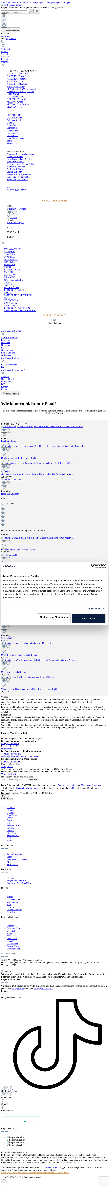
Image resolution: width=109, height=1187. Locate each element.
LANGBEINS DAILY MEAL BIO (20, 310)
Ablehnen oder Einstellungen (54, 617)
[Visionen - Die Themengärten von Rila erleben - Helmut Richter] (27, 677)
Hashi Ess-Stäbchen (10, 494)
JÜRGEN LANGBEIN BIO (17, 308)
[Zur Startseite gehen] (11, 5)
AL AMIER (9, 252)
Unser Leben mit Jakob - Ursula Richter (19, 655)
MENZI (7, 298)
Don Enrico (12, 815)
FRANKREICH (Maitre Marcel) (21, 89)
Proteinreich (12, 135)
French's (10, 817)
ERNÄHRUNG (14, 115)
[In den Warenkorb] (4, 434)
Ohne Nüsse (12, 130)
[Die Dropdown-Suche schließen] (37, 11)
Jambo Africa (13, 825)
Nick (9, 838)
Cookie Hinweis (14, 946)
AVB (9, 936)
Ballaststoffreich (14, 120)
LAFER (7, 292)
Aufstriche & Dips (15, 156)
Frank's (10, 820)
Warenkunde (12, 902)
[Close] (2, 1185)
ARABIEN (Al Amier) (17, 84)
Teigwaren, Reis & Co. (17, 179)
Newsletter (11, 912)
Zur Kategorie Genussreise (13, 358)
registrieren (11, 38)
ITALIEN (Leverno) (16, 96)
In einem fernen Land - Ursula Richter (18, 549)
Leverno (10, 828)
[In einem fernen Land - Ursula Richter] (38, 538)
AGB (72, 788)
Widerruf (11, 931)
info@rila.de (6, 748)
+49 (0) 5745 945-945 (11, 761)
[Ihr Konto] (4, 25)
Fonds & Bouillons (15, 161)
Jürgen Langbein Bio (16, 880)
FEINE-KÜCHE (11, 287)
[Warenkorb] (3, 46)
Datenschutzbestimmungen (28, 788)
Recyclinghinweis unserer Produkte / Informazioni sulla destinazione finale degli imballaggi (36, 1173)
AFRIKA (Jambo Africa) (18, 73)
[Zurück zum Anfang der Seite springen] (4, 1181)
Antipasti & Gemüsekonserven (20, 154)
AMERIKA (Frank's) (16, 76)
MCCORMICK (11, 300)
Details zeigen (93, 608)
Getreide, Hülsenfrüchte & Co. (20, 164)
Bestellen (33, 779)
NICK (7, 282)
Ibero (9, 823)
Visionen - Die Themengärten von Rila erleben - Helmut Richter (30, 689)
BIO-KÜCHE (10, 303)
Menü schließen (12, 31)
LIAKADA (9, 272)
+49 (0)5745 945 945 (43, 988)
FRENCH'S (9, 264)
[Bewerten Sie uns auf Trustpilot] (21, 1126)
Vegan (9, 140)
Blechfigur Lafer (8, 441)
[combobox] (14, 11)
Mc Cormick (12, 864)
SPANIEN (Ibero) (15, 107)
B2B (9, 904)
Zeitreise (10, 897)
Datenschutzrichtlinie (67, 785)
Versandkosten (50, 1167)
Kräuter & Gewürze (16, 166)
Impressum (12, 938)
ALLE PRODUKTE (16, 190)
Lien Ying (11, 833)
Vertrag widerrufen (9, 774)
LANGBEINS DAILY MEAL (18, 295)
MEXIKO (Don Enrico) (18, 104)
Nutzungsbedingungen (91, 785)
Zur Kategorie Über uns (12, 370)
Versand (10, 926)
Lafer (9, 857)
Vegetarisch (12, 143)
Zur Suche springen (34, 2)
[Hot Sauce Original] (16, 209)
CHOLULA (9, 254)
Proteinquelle (13, 133)
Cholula (10, 810)
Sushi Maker (6, 638)
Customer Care (13, 928)
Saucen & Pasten (14, 172)
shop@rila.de (7, 766)
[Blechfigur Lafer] (42, 426)
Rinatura (10, 878)
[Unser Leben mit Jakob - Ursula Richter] (28, 643)
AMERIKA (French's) (17, 79)
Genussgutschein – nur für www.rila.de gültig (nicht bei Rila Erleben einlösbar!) (37, 474)
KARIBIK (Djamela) (16, 99)
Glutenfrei (11, 125)
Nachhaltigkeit (13, 899)
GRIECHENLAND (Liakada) (20, 91)
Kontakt (10, 941)
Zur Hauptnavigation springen (56, 2)
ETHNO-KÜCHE (12, 249)
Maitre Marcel (13, 835)
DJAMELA (9, 257)
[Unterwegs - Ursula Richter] (38, 660)
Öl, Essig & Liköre (15, 169)
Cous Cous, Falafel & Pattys (19, 159)
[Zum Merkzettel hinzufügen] (11, 212)
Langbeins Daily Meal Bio (19, 883)
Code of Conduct (14, 909)
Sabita (9, 840)
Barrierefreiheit (13, 949)
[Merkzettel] (3, 42)
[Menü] (4, 15)
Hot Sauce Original (15, 222)
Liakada (10, 830)
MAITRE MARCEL (13, 280)
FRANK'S (9, 262)
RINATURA (10, 305)
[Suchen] (31, 11)
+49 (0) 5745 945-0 (10, 743)
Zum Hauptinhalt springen (13, 2)
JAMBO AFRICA (12, 269)
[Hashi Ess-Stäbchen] (11, 479)
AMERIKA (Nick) (15, 81)
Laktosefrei (12, 128)
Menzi (9, 862)
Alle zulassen (88, 618)
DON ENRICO (11, 259)
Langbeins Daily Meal (17, 859)
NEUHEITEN (13, 187)
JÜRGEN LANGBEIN (14, 290)
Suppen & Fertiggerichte (18, 177)
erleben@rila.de (8, 756)
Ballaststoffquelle (14, 117)
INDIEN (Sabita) (14, 94)
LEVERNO (9, 275)
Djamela (10, 812)
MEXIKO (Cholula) (16, 102)
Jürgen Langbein (14, 854)
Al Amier (11, 807)
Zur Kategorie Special (11, 331)
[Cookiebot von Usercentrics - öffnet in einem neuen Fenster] (93, 566)
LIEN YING (9, 277)
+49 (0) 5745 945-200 (11, 754)
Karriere (10, 907)
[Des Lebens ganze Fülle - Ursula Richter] (43, 446)
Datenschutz (12, 943)
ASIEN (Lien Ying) (16, 86)
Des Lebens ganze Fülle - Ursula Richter (19, 458)
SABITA (8, 285)
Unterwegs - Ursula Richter (13, 672)
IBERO (7, 267)
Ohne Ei (10, 123)
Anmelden (6, 36)
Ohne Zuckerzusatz (15, 138)
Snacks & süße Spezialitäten (19, 174)
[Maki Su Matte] (9, 555)
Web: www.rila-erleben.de (27, 756)
